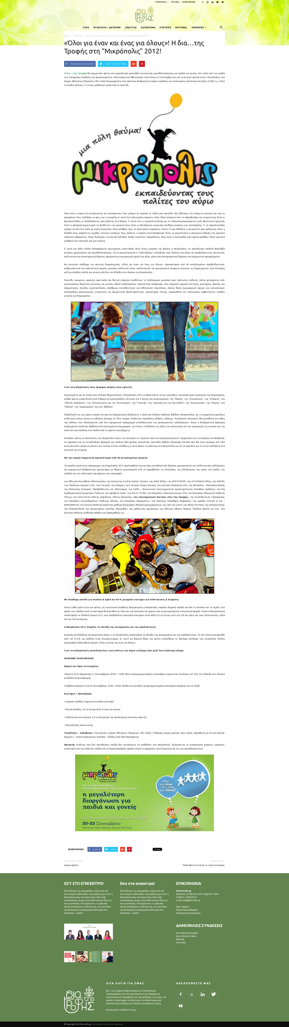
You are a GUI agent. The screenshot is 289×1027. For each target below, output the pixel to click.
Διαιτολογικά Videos (186, 936)
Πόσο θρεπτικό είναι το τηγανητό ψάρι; (204, 865)
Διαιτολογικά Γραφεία (187, 933)
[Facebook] (202, 2)
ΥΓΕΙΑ (86, 27)
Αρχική (67, 36)
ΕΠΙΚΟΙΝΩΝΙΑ (189, 2)
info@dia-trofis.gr (128, 1010)
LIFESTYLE (131, 27)
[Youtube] (222, 2)
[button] (221, 27)
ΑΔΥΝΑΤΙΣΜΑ (148, 27)
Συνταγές (181, 942)
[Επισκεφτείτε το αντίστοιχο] (69, 956)
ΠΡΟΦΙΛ (175, 2)
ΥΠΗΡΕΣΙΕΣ (160, 2)
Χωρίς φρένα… (72, 865)
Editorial (180, 939)
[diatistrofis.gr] (144, 14)
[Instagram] (207, 2)
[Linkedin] (212, 2)
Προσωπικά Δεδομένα (187, 910)
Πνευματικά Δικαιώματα (188, 913)
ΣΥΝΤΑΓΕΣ (165, 27)
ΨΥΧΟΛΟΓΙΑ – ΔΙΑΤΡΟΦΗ (107, 27)
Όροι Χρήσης (182, 906)
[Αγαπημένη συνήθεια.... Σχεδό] (94, 956)
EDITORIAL (181, 27)
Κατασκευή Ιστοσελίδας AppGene (108, 1024)
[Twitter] (217, 2)
